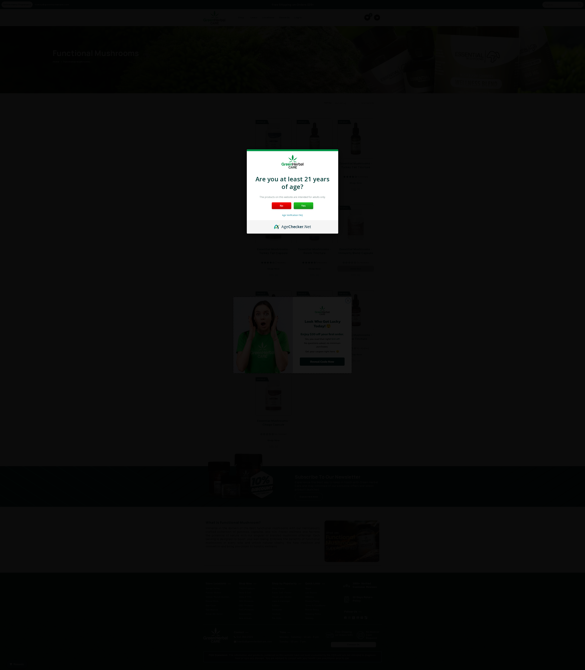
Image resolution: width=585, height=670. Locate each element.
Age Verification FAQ (292, 215)
